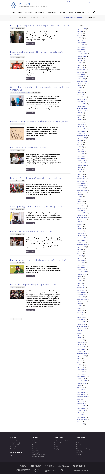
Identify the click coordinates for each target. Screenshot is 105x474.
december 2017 (81, 265)
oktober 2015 (81, 324)
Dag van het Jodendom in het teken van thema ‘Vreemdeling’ (38, 260)
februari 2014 (81, 369)
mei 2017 (79, 281)
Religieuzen (35, 451)
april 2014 (80, 365)
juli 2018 (79, 249)
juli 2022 (79, 140)
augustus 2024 (81, 83)
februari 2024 (81, 97)
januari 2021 (81, 181)
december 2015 (81, 319)
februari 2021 (81, 179)
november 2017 (81, 267)
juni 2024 (79, 88)
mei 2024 (79, 90)
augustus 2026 (81, 29)
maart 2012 (80, 401)
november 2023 (81, 104)
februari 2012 (81, 403)
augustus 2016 (81, 301)
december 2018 (81, 238)
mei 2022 (79, 145)
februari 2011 (81, 415)
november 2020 (81, 185)
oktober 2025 (81, 51)
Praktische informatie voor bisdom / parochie (81, 2)
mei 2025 (79, 63)
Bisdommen (36, 447)
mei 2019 (79, 226)
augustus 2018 (81, 247)
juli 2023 (79, 113)
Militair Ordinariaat (38, 456)
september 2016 (82, 299)
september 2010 (82, 419)
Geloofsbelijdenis (59, 443)
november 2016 (81, 294)
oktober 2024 (81, 79)
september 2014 (82, 353)
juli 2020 (79, 195)
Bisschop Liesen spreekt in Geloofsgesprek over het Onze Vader (39, 25)
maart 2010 (80, 424)
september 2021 (82, 163)
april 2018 (80, 256)
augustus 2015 (81, 328)
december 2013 (81, 374)
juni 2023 (79, 115)
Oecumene (79, 453)
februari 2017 (81, 288)
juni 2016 (79, 306)
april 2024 (80, 92)
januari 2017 (81, 290)
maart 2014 (80, 367)
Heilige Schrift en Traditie (62, 441)
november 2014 (81, 349)
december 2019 (81, 210)
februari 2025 (81, 70)
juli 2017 (79, 276)
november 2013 (81, 376)
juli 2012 (79, 399)
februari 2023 (81, 124)
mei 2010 (79, 422)
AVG (88, 12)
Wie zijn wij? (28, 12)
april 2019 (80, 229)
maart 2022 (80, 149)
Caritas (78, 443)
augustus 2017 (81, 274)
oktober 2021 (81, 160)
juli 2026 (79, 31)
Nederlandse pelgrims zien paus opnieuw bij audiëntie (34, 284)
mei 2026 (79, 36)
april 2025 (80, 65)
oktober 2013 (81, 378)
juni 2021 (79, 169)
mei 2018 (79, 254)
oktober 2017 (81, 269)
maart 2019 (80, 231)
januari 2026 (81, 45)
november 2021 (81, 158)
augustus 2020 (81, 192)
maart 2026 (80, 40)
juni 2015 (79, 333)
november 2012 (81, 394)
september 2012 (82, 397)
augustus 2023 (81, 110)
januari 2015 (81, 344)
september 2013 (82, 381)
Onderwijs (79, 451)
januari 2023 (81, 126)
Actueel (12, 28)
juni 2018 (79, 251)
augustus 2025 (81, 56)
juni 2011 (79, 412)
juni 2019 (79, 224)
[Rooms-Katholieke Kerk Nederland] (29, 5)
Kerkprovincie (36, 441)
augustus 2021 (81, 165)
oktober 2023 (81, 106)
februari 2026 (81, 42)
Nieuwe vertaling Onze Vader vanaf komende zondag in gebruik (39, 121)
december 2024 (81, 74)
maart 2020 (80, 204)
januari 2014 (81, 372)
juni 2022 (79, 142)
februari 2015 (81, 342)
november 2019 (81, 213)
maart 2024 (80, 95)
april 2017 (80, 283)
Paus (33, 445)
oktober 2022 (81, 133)
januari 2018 (81, 263)
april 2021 (80, 174)
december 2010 (81, 417)
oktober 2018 (81, 242)
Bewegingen (36, 453)
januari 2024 (81, 99)
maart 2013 (80, 387)
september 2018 (82, 244)
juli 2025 (79, 58)
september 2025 (82, 54)
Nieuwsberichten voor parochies (22, 92)
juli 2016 (79, 304)
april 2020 (80, 201)
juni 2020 (79, 197)
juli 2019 (79, 222)
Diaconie (78, 445)
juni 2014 (79, 360)
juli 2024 (79, 86)
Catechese (79, 447)
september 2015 (82, 326)
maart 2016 (80, 313)
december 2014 (81, 347)
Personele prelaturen (38, 455)
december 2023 (81, 101)
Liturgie (78, 441)
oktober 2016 (81, 297)
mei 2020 (79, 199)
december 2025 (81, 47)
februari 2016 (81, 315)
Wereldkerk (35, 443)
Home (13, 12)
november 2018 (81, 240)
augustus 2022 (81, 138)
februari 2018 (81, 260)
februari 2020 (81, 206)
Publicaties (62, 12)
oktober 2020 (81, 188)
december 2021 (81, 156)
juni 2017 (79, 278)
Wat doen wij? (52, 12)
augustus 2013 (81, 383)
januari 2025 (81, 72)
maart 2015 (80, 340)
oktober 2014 (81, 351)
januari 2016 (81, 317)
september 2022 (82, 135)
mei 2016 (79, 308)
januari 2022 (81, 154)
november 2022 (81, 131)
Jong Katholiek (79, 12)
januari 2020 (81, 208)
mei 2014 (79, 363)
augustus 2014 (81, 356)
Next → (19, 318)
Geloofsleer (57, 445)
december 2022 (81, 129)
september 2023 (82, 108)
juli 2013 (79, 385)
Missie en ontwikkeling (83, 449)
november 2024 (81, 76)
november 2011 (81, 408)
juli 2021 (79, 167)
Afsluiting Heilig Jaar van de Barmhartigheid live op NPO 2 (36, 206)
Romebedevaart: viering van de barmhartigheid (31, 231)
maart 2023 (80, 122)
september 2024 (82, 81)
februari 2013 (81, 390)
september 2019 (82, 217)
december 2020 (81, 183)
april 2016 (80, 310)
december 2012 (81, 392)
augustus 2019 (81, 219)
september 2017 (82, 272)
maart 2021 (80, 176)
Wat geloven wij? (40, 12)
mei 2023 (79, 117)
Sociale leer (57, 447)
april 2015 (80, 338)
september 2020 (82, 190)
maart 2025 (80, 67)
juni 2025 (79, 61)
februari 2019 (81, 233)
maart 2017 (80, 285)
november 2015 (81, 322)
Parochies (35, 449)
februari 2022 (81, 151)
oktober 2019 (81, 215)
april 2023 (80, 120)
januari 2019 (81, 235)
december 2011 (81, 406)
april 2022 (80, 147)
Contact (70, 12)
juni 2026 (79, 33)
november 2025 (81, 49)
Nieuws (20, 12)
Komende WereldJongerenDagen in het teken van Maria (35, 178)
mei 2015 (79, 335)
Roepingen (57, 449)
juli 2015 (79, 331)
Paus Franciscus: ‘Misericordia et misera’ (28, 147)
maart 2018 (80, 258)
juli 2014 (79, 358)
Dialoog (78, 455)
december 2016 (81, 292)
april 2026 (80, 38)
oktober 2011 (81, 410)
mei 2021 (79, 172)
